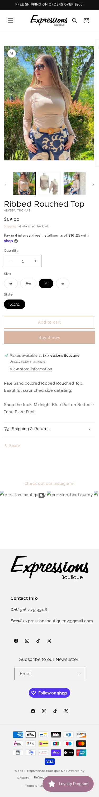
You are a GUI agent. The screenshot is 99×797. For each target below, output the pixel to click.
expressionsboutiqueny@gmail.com (58, 621)
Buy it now (49, 337)
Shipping (10, 226)
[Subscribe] (79, 674)
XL (31, 284)
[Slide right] (93, 185)
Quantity (11, 250)
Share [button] (14, 446)
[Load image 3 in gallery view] (74, 183)
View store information (31, 369)
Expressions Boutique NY (46, 771)
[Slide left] (6, 185)
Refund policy (44, 777)
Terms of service (37, 785)
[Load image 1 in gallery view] (24, 183)
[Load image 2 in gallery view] (49, 183)
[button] (10, 20)
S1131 (15, 304)
